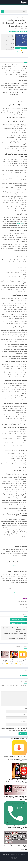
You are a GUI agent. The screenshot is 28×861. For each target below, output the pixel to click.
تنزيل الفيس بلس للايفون (17, 619)
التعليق (25, 689)
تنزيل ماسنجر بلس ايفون (17, 623)
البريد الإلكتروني (23, 715)
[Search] (2, 11)
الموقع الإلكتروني (23, 721)
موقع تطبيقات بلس (7, 854)
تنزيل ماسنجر (23, 675)
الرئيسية (25, 18)
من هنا (14, 592)
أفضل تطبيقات (19, 18)
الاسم (25, 708)
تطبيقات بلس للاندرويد (14, 31)
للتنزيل (20, 48)
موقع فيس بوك (19, 223)
